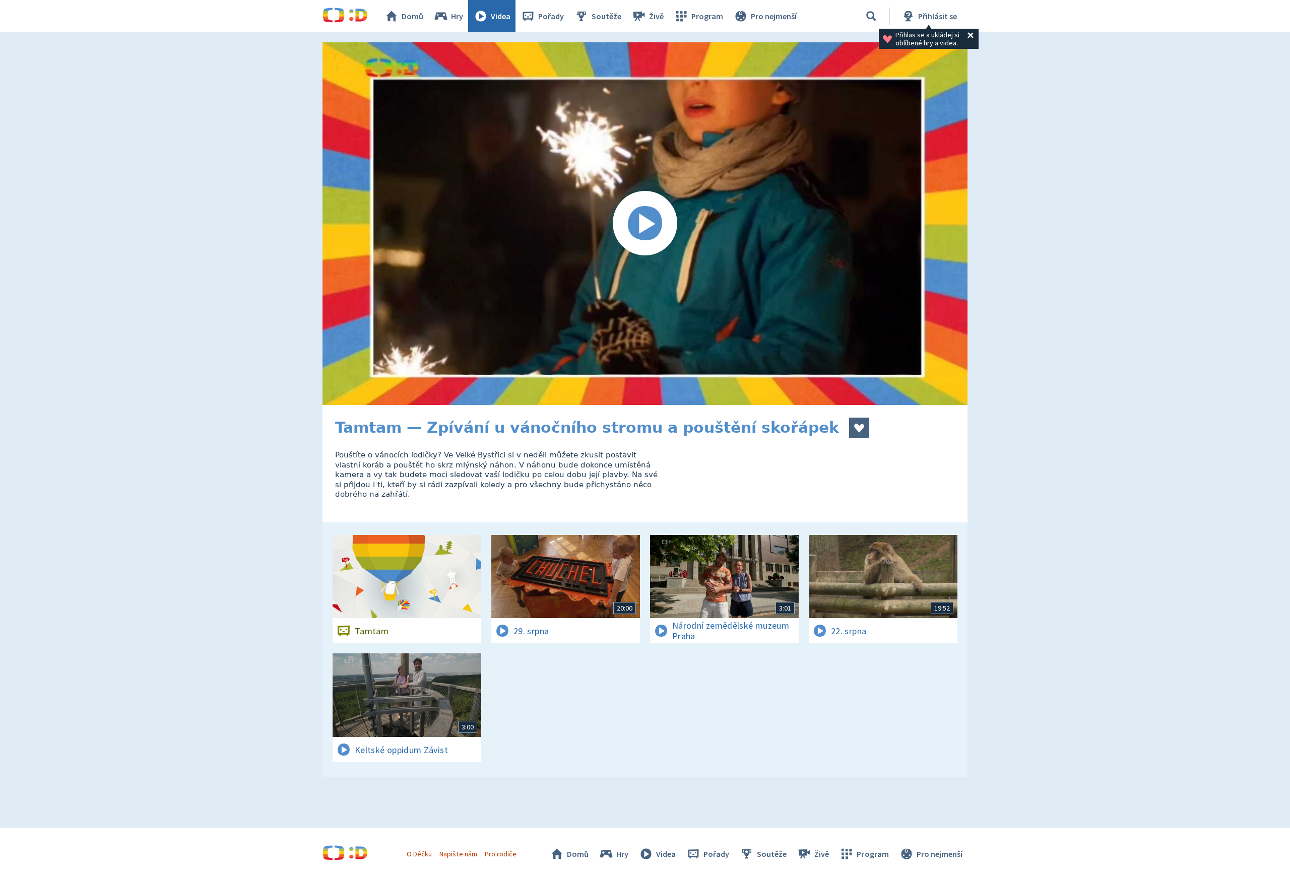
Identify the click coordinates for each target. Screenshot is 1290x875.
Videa (500, 16)
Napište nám (458, 853)
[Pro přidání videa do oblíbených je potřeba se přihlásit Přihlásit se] (859, 428)
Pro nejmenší (774, 16)
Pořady (551, 16)
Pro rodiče (501, 853)
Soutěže (606, 16)
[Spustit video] (645, 223)
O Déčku (419, 853)
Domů (412, 16)
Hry (457, 16)
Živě (656, 16)
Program (707, 16)
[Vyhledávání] (871, 16)
